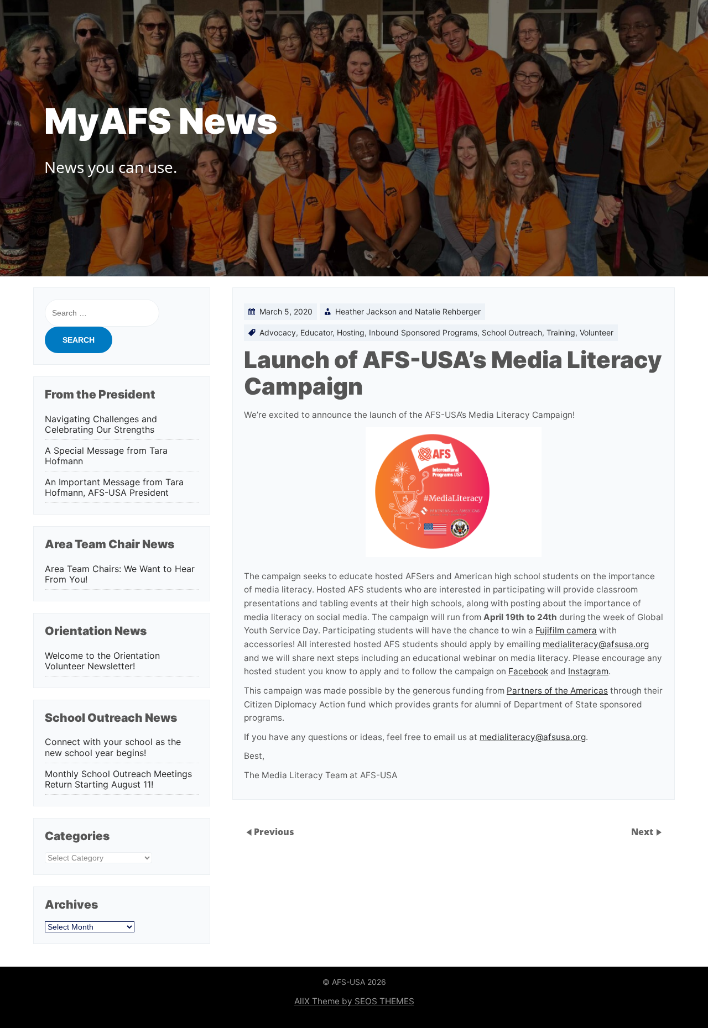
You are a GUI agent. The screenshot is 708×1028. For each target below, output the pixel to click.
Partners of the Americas (557, 690)
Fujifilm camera (566, 630)
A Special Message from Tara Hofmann (106, 455)
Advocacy (277, 332)
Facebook (528, 671)
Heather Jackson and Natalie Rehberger (408, 311)
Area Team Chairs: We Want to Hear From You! (120, 574)
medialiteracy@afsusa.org (596, 644)
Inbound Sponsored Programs (423, 332)
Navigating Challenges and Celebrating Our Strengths (101, 424)
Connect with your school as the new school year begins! (113, 747)
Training (560, 332)
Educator (316, 332)
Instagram (588, 671)
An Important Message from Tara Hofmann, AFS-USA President (114, 487)
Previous (274, 832)
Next (643, 832)
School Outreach (512, 332)
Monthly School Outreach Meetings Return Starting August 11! (118, 779)
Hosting (351, 332)
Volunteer (596, 332)
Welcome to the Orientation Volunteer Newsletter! (102, 661)
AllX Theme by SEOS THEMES (354, 1001)
